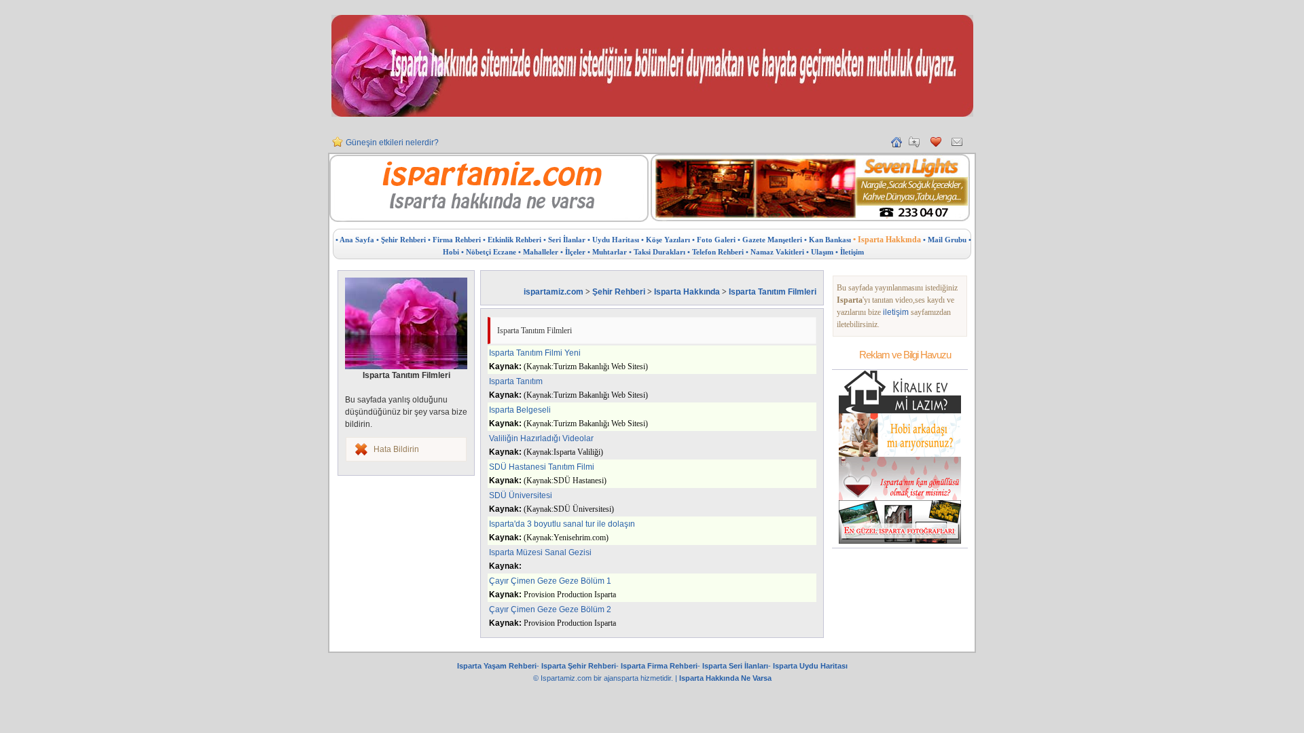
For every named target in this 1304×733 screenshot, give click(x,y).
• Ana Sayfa (355, 240)
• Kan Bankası (827, 240)
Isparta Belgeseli (520, 410)
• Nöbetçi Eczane (488, 252)
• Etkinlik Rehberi (512, 240)
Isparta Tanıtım (516, 381)
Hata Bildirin (396, 449)
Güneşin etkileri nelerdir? (392, 142)
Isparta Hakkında (687, 292)
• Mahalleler (538, 252)
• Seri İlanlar (564, 240)
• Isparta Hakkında (887, 239)
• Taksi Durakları (657, 252)
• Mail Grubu (944, 240)
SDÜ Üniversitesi (520, 495)
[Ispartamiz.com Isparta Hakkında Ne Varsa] (489, 219)
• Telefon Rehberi (715, 252)
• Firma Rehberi (454, 240)
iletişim (896, 312)
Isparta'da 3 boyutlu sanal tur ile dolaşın (562, 524)
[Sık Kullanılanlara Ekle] (914, 144)
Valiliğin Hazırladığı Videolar (541, 438)
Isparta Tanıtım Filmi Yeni (535, 353)
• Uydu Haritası (613, 240)
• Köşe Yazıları (665, 240)
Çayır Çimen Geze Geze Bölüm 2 (550, 609)
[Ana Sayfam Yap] (896, 144)
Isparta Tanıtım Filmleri (772, 292)
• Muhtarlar (607, 252)
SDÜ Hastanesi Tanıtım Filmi (541, 467)
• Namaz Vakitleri (775, 252)
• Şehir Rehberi (401, 240)
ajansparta (622, 678)
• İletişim (849, 252)
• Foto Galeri (714, 240)
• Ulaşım (819, 252)
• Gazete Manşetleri (770, 240)
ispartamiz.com (553, 292)
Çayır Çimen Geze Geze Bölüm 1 (550, 581)
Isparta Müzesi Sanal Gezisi (540, 552)
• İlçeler (572, 252)
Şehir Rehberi (618, 292)
